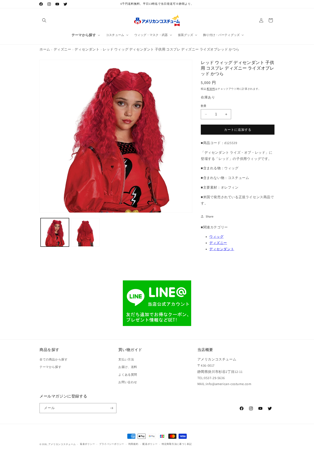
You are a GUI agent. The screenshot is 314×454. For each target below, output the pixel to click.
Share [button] (210, 216)
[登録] (111, 408)
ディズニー (62, 49)
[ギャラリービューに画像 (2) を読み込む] (85, 232)
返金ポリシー (87, 443)
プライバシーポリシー (111, 443)
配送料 (211, 88)
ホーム (45, 49)
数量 (204, 106)
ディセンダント (87, 49)
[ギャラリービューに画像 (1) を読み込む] (55, 232)
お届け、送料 (127, 367)
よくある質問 (127, 375)
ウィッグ (216, 236)
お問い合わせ (127, 382)
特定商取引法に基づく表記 (177, 443)
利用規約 (133, 443)
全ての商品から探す (53, 359)
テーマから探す (50, 367)
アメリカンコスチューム (62, 444)
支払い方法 (126, 359)
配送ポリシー (149, 443)
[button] (44, 20)
